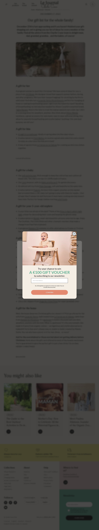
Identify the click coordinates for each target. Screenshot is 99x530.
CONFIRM (49, 292)
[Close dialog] (74, 233)
